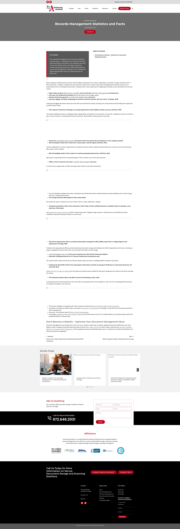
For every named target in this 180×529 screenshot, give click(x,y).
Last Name (120, 512)
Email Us (83, 499)
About (100, 489)
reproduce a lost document (90, 308)
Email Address (121, 504)
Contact (114, 8)
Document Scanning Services (106, 494)
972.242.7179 (84, 495)
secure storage (54, 329)
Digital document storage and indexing (58, 271)
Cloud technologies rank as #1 (58, 254)
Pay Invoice (121, 489)
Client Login (121, 492)
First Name (120, 508)
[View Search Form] (132, 8)
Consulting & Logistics (104, 500)
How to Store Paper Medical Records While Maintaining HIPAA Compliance (65, 339)
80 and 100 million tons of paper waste (86, 95)
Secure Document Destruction (106, 496)
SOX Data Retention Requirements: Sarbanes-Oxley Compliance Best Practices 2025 (123, 379)
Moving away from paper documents (57, 212)
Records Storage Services (105, 492)
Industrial (101, 498)
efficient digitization (66, 329)
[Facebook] (47, 2)
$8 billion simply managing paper (79, 312)
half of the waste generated (100, 93)
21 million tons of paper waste (78, 97)
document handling (125, 327)
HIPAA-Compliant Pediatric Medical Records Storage (118, 338)
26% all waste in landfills (71, 93)
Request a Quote (124, 8)
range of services (94, 327)
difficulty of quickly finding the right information (104, 306)
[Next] (138, 370)
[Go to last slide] (42, 370)
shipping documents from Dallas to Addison (69, 314)
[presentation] (55, 364)
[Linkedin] (50, 2)
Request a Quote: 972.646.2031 (123, 2)
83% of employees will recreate (64, 141)
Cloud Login (121, 494)
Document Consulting (90, 20)
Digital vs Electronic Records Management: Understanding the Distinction (54, 379)
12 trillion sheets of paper (81, 162)
